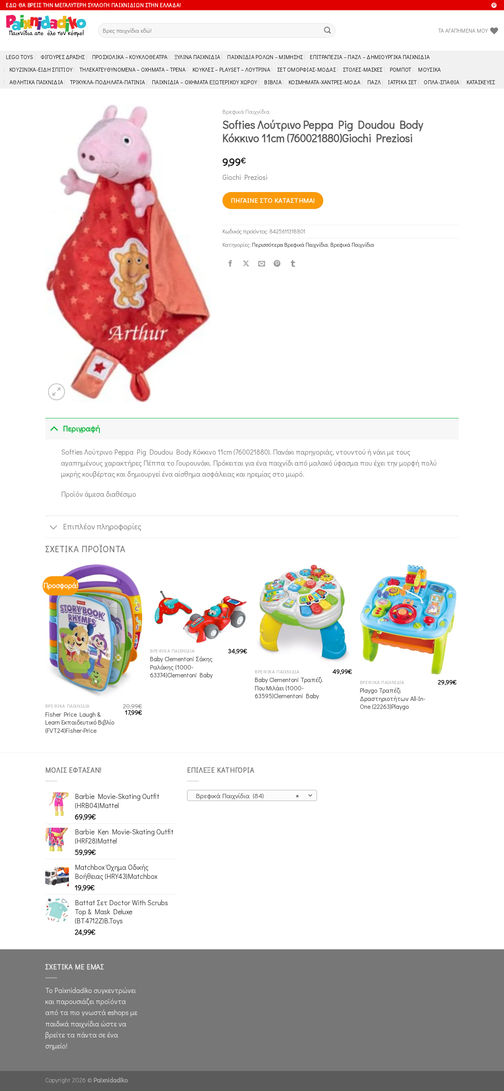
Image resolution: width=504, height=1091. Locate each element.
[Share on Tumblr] (293, 264)
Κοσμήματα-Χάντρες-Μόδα (324, 82)
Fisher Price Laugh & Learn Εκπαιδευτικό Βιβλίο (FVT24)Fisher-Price (79, 722)
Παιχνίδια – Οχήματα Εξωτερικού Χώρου (204, 82)
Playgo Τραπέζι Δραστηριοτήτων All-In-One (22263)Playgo (392, 698)
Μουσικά (429, 69)
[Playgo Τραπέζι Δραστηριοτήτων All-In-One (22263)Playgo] (408, 619)
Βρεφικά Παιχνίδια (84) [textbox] (247, 795)
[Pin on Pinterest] (277, 264)
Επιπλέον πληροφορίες (102, 526)
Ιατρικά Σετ (402, 82)
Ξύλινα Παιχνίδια (197, 57)
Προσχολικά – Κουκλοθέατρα (129, 57)
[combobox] (252, 795)
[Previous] (46, 658)
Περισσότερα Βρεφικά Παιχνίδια (290, 244)
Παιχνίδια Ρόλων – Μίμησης (265, 57)
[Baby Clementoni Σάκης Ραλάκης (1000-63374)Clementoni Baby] (198, 604)
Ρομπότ (400, 69)
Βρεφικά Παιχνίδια (246, 111)
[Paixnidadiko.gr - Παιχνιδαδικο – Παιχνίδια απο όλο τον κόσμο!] (46, 31)
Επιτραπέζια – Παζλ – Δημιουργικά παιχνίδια (370, 57)
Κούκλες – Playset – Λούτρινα (231, 69)
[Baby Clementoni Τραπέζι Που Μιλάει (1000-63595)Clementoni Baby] (303, 614)
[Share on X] (246, 264)
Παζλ (374, 82)
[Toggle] (53, 429)
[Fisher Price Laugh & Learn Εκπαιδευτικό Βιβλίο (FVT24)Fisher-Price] (94, 631)
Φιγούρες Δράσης (63, 57)
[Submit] (327, 30)
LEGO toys (19, 57)
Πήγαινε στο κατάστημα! (273, 200)
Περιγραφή (81, 428)
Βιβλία (273, 82)
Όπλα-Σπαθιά (441, 82)
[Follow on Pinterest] (494, 6)
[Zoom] (56, 391)
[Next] (456, 658)
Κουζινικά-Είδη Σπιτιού (40, 69)
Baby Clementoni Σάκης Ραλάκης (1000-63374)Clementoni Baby (181, 667)
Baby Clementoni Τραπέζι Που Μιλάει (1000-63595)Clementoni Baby (288, 688)
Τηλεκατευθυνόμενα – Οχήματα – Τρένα (132, 69)
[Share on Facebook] (230, 264)
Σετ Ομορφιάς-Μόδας (306, 69)
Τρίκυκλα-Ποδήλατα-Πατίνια (107, 82)
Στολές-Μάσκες (363, 69)
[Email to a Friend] (261, 264)
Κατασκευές (481, 82)
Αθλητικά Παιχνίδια (36, 82)
